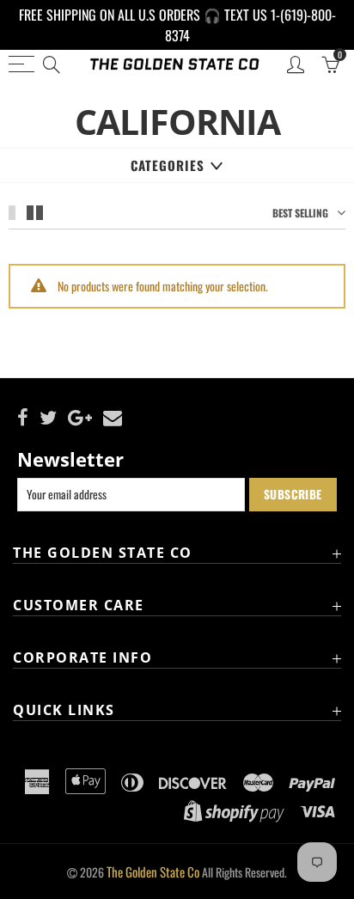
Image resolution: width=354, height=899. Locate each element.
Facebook (22, 417)
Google (80, 417)
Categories (167, 165)
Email (112, 417)
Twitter (48, 417)
